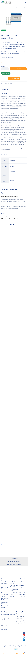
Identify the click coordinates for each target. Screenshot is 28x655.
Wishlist (20, 590)
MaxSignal (8, 83)
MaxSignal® (3, 32)
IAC (5, 83)
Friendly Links (22, 596)
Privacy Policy (22, 592)
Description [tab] (4, 89)
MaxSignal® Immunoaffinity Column (12, 7)
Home (2, 7)
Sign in (17, 653)
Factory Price (15, 558)
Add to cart (18, 68)
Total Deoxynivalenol (15, 83)
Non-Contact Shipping (15, 561)
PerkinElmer (21, 594)
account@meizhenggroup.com (8, 614)
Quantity (3, 66)
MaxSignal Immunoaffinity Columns (9, 196)
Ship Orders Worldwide (15, 564)
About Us (21, 581)
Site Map (21, 587)
